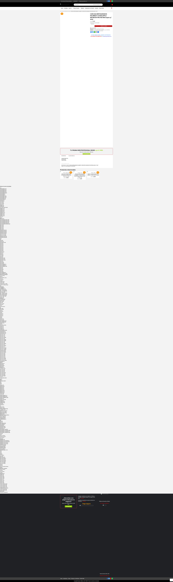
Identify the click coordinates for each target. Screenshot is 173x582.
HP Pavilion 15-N (2, 334)
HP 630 (1, 316)
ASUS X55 (1, 270)
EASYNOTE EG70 (2, 426)
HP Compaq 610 (2, 371)
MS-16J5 (1, 421)
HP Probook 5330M (3, 358)
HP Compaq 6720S (3, 372)
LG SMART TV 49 (2, 409)
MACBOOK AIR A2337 (3, 233)
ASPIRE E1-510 (2, 208)
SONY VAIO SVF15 (3, 459)
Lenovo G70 (2, 394)
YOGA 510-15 (2, 404)
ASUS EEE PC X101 (3, 242)
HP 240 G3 (1, 311)
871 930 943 (93, 36)
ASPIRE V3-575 (2, 214)
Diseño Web (101, 8)
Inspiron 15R (2, 297)
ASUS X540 (1, 269)
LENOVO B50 (2, 393)
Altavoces (1, 216)
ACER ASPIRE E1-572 (3, 188)
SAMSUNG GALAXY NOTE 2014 (5, 441)
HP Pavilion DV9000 (3, 345)
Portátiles (66, 8)
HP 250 (1, 312)
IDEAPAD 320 (2, 389)
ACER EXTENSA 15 (3, 199)
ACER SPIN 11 (2, 201)
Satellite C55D (2, 477)
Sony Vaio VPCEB (2, 462)
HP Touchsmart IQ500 (3, 360)
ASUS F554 (1, 249)
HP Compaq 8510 (2, 374)
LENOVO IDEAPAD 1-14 (3, 395)
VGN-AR (1, 464)
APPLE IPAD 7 (2, 218)
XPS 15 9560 (2, 301)
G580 (94, 172)
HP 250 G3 (1, 313)
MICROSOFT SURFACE (3, 468)
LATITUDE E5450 (2, 299)
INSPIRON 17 (2, 298)
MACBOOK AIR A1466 (3, 231)
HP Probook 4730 (2, 357)
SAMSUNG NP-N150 (3, 444)
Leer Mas (82, 498)
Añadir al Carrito (66, 171)
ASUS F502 (1, 244)
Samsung (1, 438)
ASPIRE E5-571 (2, 211)
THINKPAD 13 (2, 400)
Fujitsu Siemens (2, 306)
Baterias (1, 276)
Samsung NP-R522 (3, 445)
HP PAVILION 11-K (2, 331)
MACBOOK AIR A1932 (3, 232)
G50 (81, 172)
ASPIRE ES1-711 (2, 212)
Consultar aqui (68, 506)
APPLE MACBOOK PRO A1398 (4, 219)
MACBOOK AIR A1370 (3, 230)
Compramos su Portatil (89, 8)
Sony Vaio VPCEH (2, 463)
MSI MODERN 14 (2, 424)
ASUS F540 (1, 245)
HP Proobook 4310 (3, 359)
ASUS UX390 (2, 263)
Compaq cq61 (2, 282)
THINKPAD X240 (2, 402)
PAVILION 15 (2, 364)
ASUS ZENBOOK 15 (3, 272)
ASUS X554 (1, 271)
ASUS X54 (1, 268)
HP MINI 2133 (2, 329)
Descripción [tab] (63, 155)
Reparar (82, 8)
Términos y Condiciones (75, 578)
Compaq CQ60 (2, 281)
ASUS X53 (1, 267)
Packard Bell (2, 425)
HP (0, 307)
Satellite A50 (2, 475)
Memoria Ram (2, 406)
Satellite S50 (2, 481)
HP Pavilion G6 (2, 346)
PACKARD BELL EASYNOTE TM (5, 431)
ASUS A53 (1, 240)
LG (0, 405)
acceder (65, 166)
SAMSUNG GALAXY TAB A (4, 443)
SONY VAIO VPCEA (3, 461)
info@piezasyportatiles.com (83, 1)
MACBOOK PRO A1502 (67, 11)
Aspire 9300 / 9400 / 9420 (4, 207)
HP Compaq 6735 (2, 373)
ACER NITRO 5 (2, 200)
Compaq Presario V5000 (3, 283)
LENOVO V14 (2, 398)
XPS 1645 (1, 302)
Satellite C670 (2, 478)
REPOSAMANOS (98, 30)
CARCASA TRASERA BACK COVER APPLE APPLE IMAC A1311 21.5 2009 (66, 175)
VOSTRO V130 (2, 300)
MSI (0, 420)
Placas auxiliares (2, 435)
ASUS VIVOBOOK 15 (3, 265)
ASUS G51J (1, 252)
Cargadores (2, 279)
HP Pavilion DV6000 (3, 343)
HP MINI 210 (2, 328)
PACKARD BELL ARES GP (4, 429)
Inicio (62, 8)
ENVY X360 (1, 308)
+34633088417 (75, 1)
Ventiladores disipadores (4, 492)
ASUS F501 (1, 243)
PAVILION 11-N (2, 363)
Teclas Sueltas (2, 471)
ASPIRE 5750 (2, 205)
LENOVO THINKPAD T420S (4, 397)
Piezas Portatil (76, 8)
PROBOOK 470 (2, 367)
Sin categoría (2, 455)
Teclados (1, 470)
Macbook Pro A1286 (3, 235)
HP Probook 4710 (2, 356)
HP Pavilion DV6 (2, 342)
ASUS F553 (1, 248)
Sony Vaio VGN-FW (3, 460)
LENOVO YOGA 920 (3, 399)
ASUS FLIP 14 (2, 251)
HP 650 (1, 317)
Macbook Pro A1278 (3, 234)
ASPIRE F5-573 (2, 213)
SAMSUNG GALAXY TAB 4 (4, 442)
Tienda (69, 578)
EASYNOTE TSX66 (3, 427)
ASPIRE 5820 (2, 206)
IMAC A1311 (67, 172)
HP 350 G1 (1, 315)
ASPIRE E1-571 (2, 209)
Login (107, 4)
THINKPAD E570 (2, 401)
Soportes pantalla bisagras (4, 466)
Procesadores (2, 437)
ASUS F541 (1, 246)
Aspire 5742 (2, 204)
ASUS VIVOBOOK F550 (3, 266)
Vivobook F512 (2, 275)
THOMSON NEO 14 (3, 418)
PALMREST (91, 30)
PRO (94, 30)
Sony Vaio (1, 456)
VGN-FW (1, 465)
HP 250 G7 (1, 314)
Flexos (1, 305)
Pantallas (1, 433)
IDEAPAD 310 (2, 388)
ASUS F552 (1, 247)
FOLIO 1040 (2, 309)
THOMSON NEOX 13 (3, 419)
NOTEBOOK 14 (2, 361)
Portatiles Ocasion (3, 436)
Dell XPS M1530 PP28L (3, 295)
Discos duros (2, 303)
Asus (1, 238)
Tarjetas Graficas (2, 469)
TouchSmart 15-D (2, 368)
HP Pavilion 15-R (2, 336)
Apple (63, 11)
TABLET (1, 467)
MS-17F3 (1, 422)
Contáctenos (65, 578)
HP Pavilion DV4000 (3, 340)
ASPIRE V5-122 (2, 215)
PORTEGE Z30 (2, 473)
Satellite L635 (2, 480)
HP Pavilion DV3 (2, 338)
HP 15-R (1, 310)
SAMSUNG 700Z (2, 439)
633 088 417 (98, 36)
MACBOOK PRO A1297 (3, 236)
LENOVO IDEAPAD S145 (3, 396)
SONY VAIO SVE (2, 457)
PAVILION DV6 (2, 365)
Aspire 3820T (2, 203)
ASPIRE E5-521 (2, 210)
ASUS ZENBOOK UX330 (3, 273)
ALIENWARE (2, 286)
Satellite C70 (2, 479)
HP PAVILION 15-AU (3, 332)
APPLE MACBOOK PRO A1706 (4, 220)
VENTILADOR (2, 491)
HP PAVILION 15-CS (3, 333)
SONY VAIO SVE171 (3, 458)
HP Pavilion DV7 (2, 344)
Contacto (96, 8)
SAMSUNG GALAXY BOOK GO (4, 440)
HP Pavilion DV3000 (3, 339)
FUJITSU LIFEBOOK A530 (4, 408)
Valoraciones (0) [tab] (72, 155)
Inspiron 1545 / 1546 (3, 296)
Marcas (70, 8)
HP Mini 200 (2, 327)
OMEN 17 (1, 362)
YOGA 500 (1, 403)
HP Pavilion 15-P (2, 335)
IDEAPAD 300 (2, 387)
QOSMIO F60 (2, 474)
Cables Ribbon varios (3, 277)
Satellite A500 (2, 476)
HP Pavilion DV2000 (3, 337)
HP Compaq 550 (2, 370)
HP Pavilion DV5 (2, 341)
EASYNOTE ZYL (2, 428)
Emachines (1, 304)
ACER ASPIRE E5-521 (3, 189)
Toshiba (1, 472)
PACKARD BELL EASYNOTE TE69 (5, 430)
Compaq (1, 280)
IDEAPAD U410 (2, 392)
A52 (0, 239)
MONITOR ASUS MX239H (4, 274)
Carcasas (64, 172)
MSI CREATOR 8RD (3, 423)
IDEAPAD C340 (2, 391)
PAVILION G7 (2, 366)
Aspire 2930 (2, 202)
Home (61, 578)
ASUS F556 (1, 250)
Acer (0, 187)
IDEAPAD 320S (2, 390)
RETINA (102, 30)
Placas (1, 434)
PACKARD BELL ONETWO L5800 (5, 432)
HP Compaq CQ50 (2, 375)
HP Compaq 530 (2, 369)
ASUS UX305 (2, 262)
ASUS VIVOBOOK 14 (3, 264)
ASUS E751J (2, 241)
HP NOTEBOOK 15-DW (3, 330)
